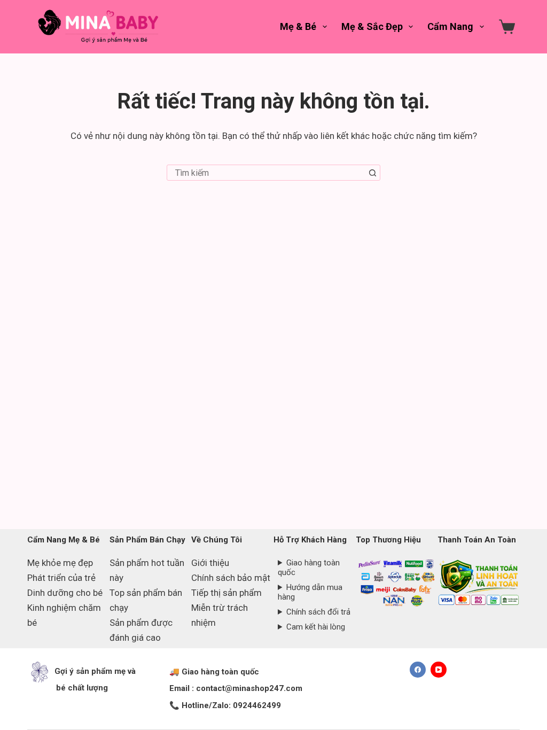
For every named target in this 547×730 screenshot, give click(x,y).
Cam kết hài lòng (315, 627)
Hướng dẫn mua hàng (310, 592)
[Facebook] (418, 670)
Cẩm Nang (450, 26)
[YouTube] (439, 670)
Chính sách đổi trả (318, 612)
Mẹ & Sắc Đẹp (372, 26)
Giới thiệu (210, 562)
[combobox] (266, 173)
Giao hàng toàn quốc (309, 567)
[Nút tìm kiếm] (372, 172)
